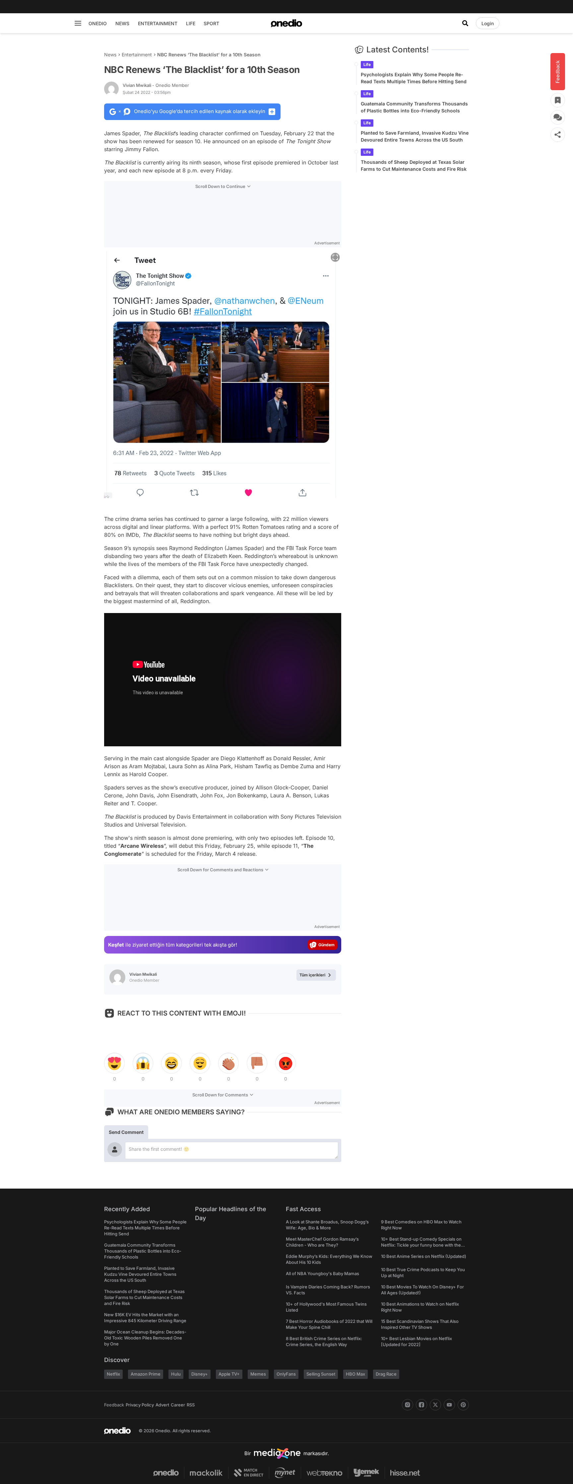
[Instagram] (407, 1404)
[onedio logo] (286, 23)
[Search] (465, 23)
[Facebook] (421, 1404)
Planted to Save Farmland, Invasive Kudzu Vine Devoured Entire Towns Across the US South (415, 136)
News (110, 54)
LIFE (190, 23)
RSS (191, 1404)
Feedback (114, 1404)
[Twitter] (435, 1404)
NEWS (122, 23)
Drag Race (386, 1374)
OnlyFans (286, 1374)
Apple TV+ (229, 1374)
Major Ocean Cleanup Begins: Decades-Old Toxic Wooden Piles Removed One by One (145, 1337)
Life (367, 64)
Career (178, 1404)
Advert (162, 1404)
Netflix (113, 1374)
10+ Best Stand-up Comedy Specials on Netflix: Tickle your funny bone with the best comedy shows (421, 1245)
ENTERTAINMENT (157, 23)
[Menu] (78, 23)
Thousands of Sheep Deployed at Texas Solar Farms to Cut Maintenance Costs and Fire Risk (414, 165)
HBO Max (355, 1374)
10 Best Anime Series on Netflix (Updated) (423, 1256)
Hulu (176, 1374)
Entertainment (137, 54)
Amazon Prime (145, 1374)
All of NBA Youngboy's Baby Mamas (322, 1273)
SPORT (211, 23)
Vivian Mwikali (156, 85)
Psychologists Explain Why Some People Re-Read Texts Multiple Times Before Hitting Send (414, 78)
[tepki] (114, 1063)
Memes (258, 1374)
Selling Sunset (320, 1374)
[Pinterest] (463, 1404)
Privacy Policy (140, 1404)
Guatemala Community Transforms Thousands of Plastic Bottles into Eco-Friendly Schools (414, 107)
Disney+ (199, 1374)
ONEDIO (98, 23)
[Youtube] (449, 1404)
